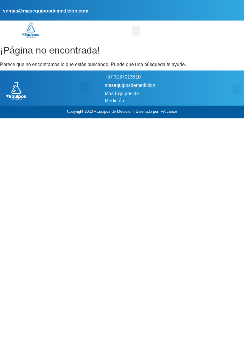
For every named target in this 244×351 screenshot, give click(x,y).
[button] (136, 30)
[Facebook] (227, 6)
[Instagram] (236, 6)
